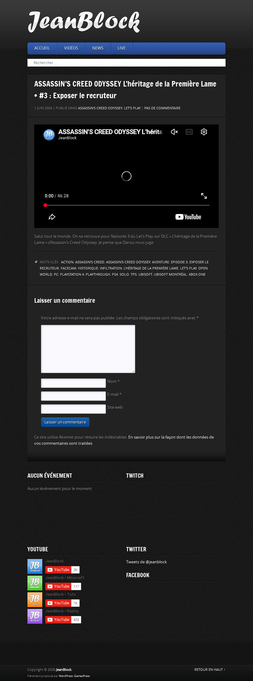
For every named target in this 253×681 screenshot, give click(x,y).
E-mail (114, 394)
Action (67, 262)
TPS (134, 275)
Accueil (42, 48)
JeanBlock (64, 670)
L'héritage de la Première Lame (151, 268)
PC (56, 275)
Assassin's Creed (89, 262)
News (97, 48)
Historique (88, 268)
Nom (113, 381)
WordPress (66, 676)
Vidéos (71, 48)
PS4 (115, 275)
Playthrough (98, 275)
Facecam (68, 268)
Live (122, 48)
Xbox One (197, 275)
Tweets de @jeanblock (146, 562)
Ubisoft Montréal (170, 275)
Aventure (160, 262)
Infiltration (111, 268)
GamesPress (82, 676)
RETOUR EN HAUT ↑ (210, 670)
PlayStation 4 (72, 275)
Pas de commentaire (162, 108)
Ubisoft (145, 275)
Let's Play (132, 108)
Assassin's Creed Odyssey (100, 108)
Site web (115, 407)
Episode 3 (179, 262)
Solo (124, 275)
